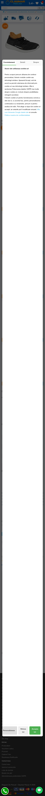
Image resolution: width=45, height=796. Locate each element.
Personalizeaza (9, 730)
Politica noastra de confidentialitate (17, 115)
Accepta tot (35, 730)
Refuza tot (23, 730)
